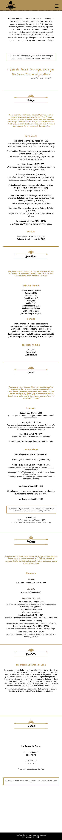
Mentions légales (21, 835)
